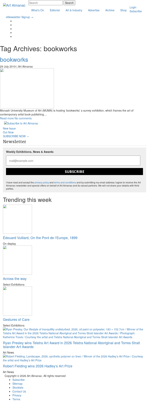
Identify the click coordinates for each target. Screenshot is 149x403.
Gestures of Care (16, 319)
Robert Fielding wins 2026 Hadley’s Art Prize (37, 365)
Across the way (15, 278)
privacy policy (42, 182)
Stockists (17, 387)
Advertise (94, 10)
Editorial (55, 10)
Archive (109, 10)
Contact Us (19, 391)
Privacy (16, 395)
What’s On (37, 10)
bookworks (14, 59)
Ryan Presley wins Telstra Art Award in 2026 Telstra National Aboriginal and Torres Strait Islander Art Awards (71, 344)
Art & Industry (74, 10)
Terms (16, 399)
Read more (7, 118)
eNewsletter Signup (19, 17)
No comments (23, 118)
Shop (123, 10)
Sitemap (17, 383)
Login (133, 7)
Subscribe (136, 11)
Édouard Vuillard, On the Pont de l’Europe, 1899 (40, 237)
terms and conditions (65, 182)
